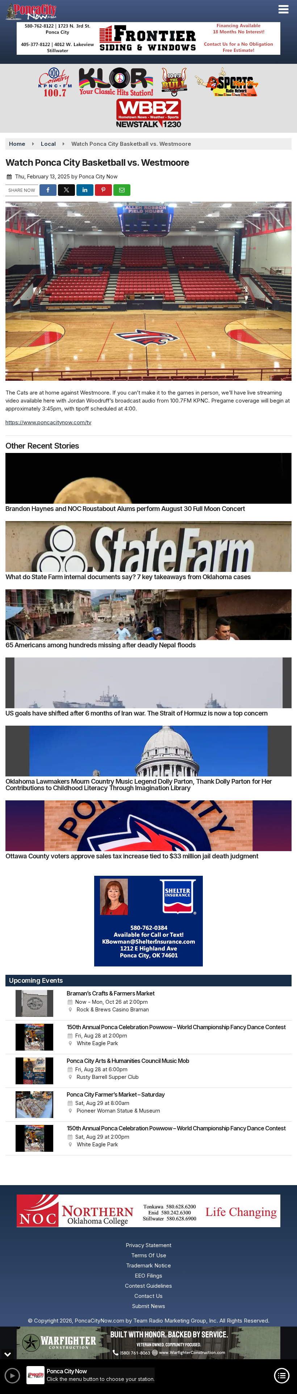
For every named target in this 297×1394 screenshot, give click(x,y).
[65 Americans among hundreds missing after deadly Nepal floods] (148, 614)
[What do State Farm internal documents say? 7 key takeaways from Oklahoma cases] (148, 546)
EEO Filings (148, 1275)
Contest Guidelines (148, 1285)
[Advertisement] (148, 38)
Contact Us (148, 1295)
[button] (283, 9)
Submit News (148, 1306)
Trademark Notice (148, 1265)
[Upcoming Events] (34, 1003)
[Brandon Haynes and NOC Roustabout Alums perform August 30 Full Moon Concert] (148, 478)
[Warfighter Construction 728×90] (148, 1343)
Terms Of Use (148, 1255)
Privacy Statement (148, 1245)
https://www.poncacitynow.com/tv (48, 422)
